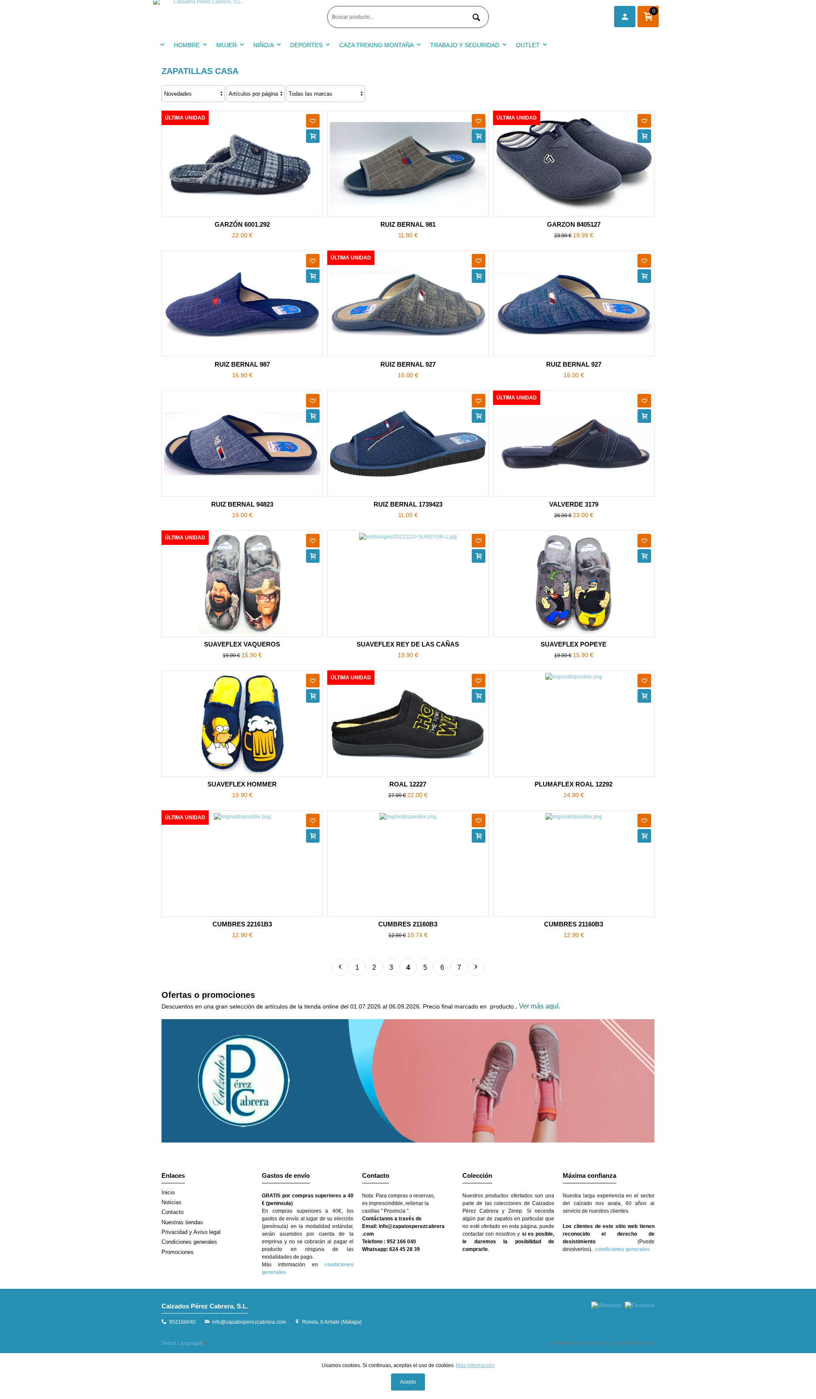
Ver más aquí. (539, 1006)
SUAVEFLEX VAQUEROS (242, 644)
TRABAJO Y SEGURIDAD (464, 45)
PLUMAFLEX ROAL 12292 (573, 784)
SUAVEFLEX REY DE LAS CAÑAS (408, 644)
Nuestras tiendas (182, 1222)
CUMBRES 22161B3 (242, 924)
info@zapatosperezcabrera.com (249, 1322)
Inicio (168, 1192)
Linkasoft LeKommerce (630, 1342)
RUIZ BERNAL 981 (408, 224)
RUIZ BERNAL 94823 (242, 504)
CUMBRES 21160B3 (407, 924)
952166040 (182, 1322)
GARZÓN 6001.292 (242, 224)
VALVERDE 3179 (573, 504)
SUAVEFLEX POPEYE (573, 644)
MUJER (226, 45)
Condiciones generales (189, 1242)
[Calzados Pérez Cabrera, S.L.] (238, 17)
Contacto (173, 1212)
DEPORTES (306, 45)
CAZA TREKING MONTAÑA (376, 45)
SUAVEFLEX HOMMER (242, 784)
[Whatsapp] (606, 1305)
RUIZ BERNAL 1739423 (408, 504)
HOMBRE (187, 45)
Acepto (408, 1382)
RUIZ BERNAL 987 (242, 364)
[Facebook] (639, 1305)
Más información (475, 1365)
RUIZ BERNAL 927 (408, 364)
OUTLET (528, 45)
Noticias (171, 1202)
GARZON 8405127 (574, 224)
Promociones (178, 1252)
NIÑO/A (263, 45)
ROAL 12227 (407, 784)
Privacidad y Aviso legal (191, 1232)
